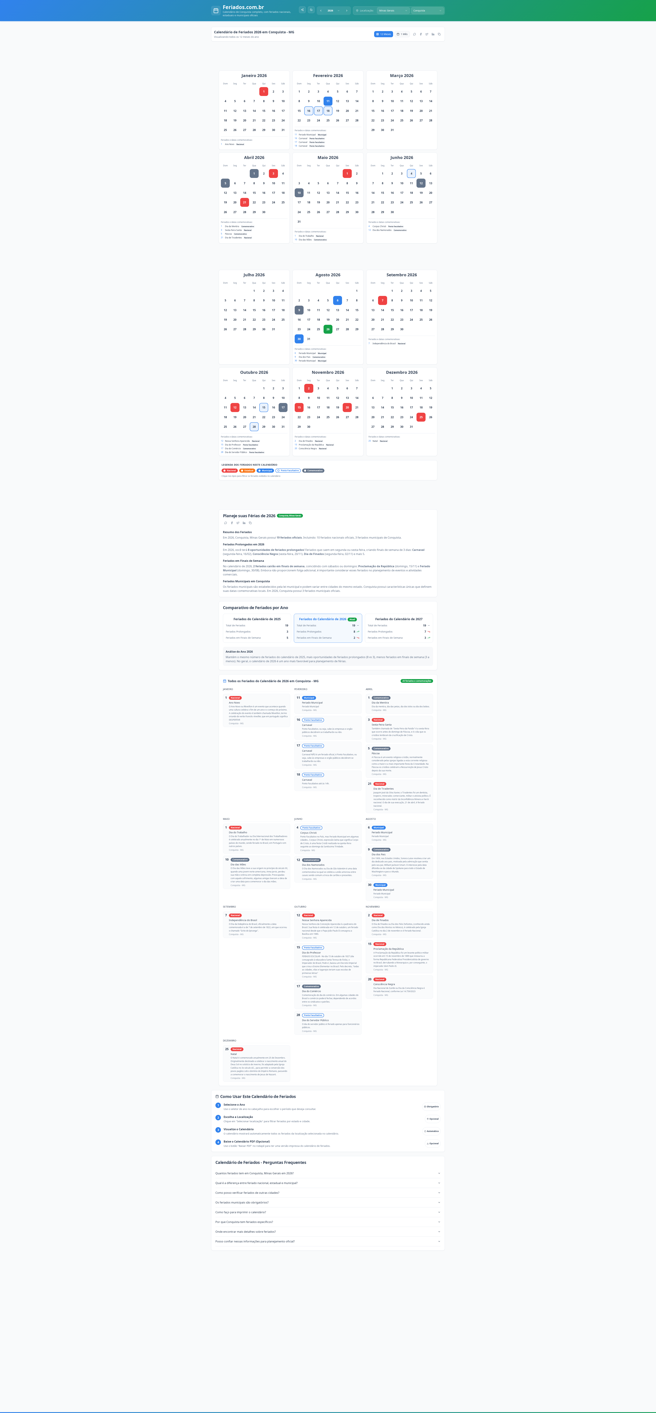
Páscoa (228, 233)
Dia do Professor (233, 444)
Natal (375, 441)
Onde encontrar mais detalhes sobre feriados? (245, 1232)
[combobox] (334, 10)
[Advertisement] (330, 57)
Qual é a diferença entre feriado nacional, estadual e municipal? (256, 1183)
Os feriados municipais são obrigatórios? (242, 1202)
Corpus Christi (379, 226)
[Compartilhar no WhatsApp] (414, 34)
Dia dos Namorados (382, 230)
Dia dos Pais (304, 357)
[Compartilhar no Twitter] (427, 34)
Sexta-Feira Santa (233, 230)
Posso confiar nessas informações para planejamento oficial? (255, 1241)
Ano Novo (229, 144)
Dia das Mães (305, 239)
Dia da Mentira (232, 226)
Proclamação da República (311, 444)
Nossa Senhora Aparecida (237, 441)
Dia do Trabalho (306, 235)
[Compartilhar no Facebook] (420, 34)
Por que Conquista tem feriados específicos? (244, 1222)
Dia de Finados (306, 441)
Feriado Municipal (307, 134)
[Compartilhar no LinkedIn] (433, 34)
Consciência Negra (308, 448)
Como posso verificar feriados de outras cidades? (247, 1193)
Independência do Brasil (384, 343)
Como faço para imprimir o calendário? (240, 1212)
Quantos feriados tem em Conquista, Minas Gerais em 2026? (254, 1173)
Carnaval (303, 138)
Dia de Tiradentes (233, 237)
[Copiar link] (439, 34)
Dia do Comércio (233, 448)
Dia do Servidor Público (236, 452)
